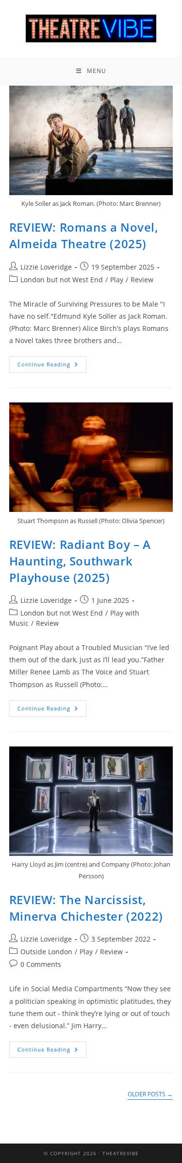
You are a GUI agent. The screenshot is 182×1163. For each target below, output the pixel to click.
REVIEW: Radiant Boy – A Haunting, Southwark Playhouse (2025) (80, 560)
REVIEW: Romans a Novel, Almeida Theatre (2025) (83, 235)
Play (116, 279)
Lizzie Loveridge (46, 267)
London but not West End (61, 279)
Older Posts (150, 1094)
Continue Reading (51, 362)
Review (142, 279)
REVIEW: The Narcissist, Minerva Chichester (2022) (86, 907)
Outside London (46, 951)
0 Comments (40, 964)
